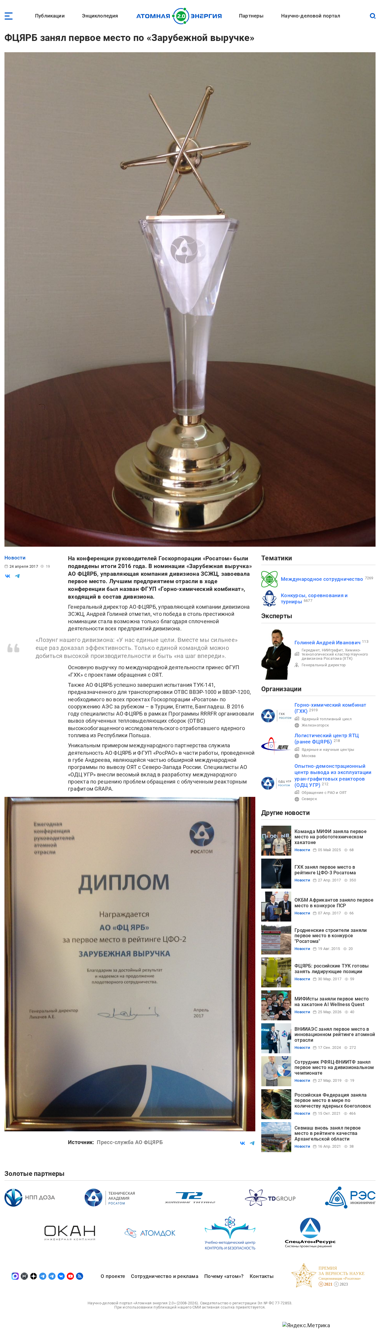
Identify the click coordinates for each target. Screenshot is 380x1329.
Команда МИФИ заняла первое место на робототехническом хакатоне (330, 837)
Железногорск (315, 725)
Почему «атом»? (224, 1276)
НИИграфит (332, 650)
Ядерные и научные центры (328, 749)
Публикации (50, 16)
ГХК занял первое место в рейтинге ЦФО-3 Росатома (325, 869)
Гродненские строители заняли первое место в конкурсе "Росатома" (330, 935)
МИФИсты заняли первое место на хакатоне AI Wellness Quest (331, 1001)
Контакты (262, 1276)
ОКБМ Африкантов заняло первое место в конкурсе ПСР (333, 902)
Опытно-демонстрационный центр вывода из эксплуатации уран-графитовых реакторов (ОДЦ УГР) (333, 775)
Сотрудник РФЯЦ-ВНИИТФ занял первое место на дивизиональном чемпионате (334, 1067)
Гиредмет (311, 650)
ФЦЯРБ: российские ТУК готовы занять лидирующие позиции (331, 968)
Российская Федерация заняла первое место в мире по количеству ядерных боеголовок (332, 1100)
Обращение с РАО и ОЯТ (324, 792)
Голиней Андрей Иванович (327, 643)
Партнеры (251, 16)
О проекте (113, 1276)
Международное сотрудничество (322, 579)
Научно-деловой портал (310, 16)
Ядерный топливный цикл (327, 719)
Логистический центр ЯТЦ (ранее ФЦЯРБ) (326, 738)
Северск (309, 799)
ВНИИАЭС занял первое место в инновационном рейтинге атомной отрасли (334, 1034)
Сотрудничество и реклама (164, 1276)
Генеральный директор (324, 665)
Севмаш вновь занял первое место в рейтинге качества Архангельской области (327, 1133)
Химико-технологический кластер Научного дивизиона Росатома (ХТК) (335, 654)
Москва (309, 756)
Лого (180, 16)
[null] (7, 576)
